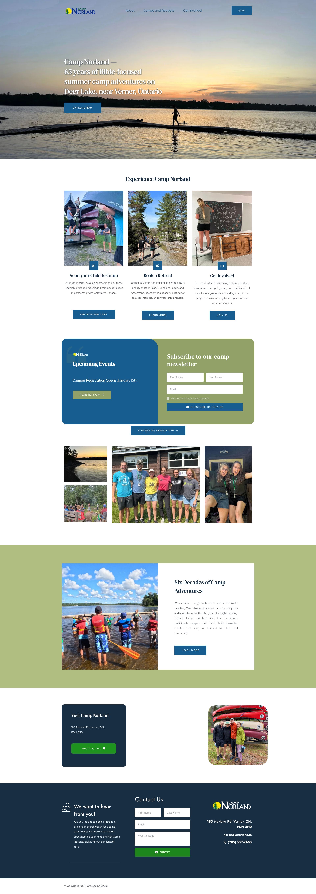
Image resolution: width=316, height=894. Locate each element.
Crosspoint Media (97, 886)
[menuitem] (130, 10)
